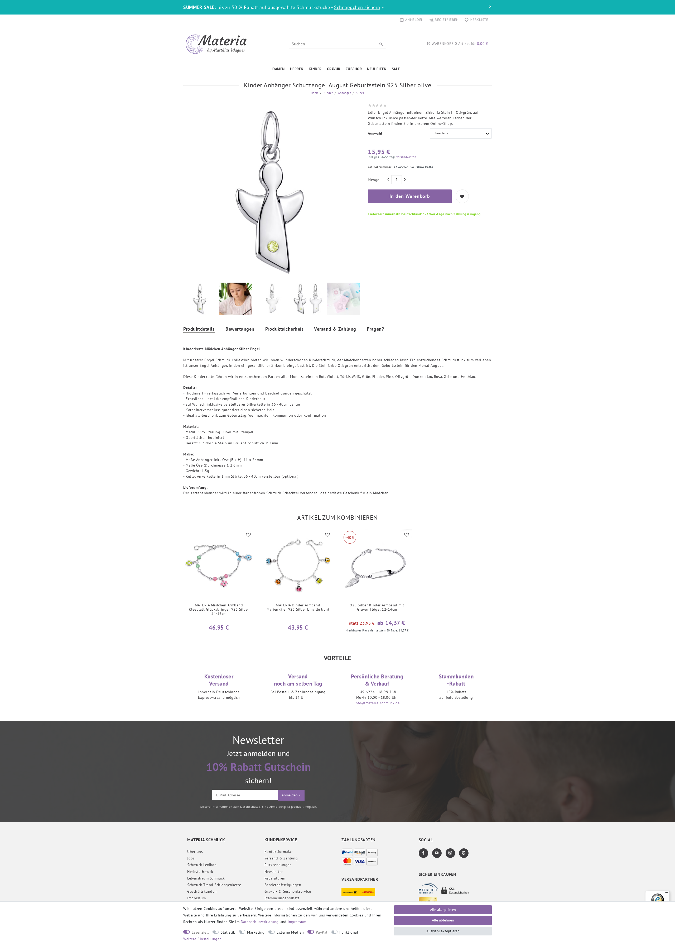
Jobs (191, 858)
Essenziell (200, 932)
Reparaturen (275, 878)
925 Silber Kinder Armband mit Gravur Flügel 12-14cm (377, 607)
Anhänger (344, 93)
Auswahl (375, 133)
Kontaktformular (278, 851)
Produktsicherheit (284, 329)
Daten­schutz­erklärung (260, 921)
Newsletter (273, 871)
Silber (359, 93)
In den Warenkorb (409, 196)
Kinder (315, 68)
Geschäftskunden (202, 891)
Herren (296, 68)
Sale (396, 68)
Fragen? (375, 329)
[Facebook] (423, 853)
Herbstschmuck (200, 871)
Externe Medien (290, 932)
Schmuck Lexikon (202, 864)
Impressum (196, 898)
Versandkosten (405, 157)
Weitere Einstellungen (202, 939)
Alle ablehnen (443, 920)
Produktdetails (199, 329)
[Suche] (381, 44)
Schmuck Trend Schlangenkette (214, 884)
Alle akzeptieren (443, 909)
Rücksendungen (278, 864)
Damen (278, 68)
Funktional (348, 932)
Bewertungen (239, 329)
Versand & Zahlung (335, 329)
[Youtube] (437, 853)
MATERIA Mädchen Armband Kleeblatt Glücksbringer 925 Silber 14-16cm (219, 609)
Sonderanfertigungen (282, 884)
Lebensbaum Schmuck (206, 878)
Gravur (333, 68)
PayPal (321, 932)
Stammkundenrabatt (282, 898)
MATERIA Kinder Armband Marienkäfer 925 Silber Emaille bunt (298, 607)
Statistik (228, 932)
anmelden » (291, 795)
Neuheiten (377, 68)
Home (315, 93)
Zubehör (354, 68)
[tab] (199, 330)
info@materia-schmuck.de (377, 703)
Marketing (256, 932)
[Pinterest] (464, 853)
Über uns (195, 851)
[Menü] (666, 894)
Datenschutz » (250, 807)
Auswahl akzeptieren (443, 931)
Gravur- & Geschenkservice (287, 891)
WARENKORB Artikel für (459, 43)
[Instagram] (450, 853)
